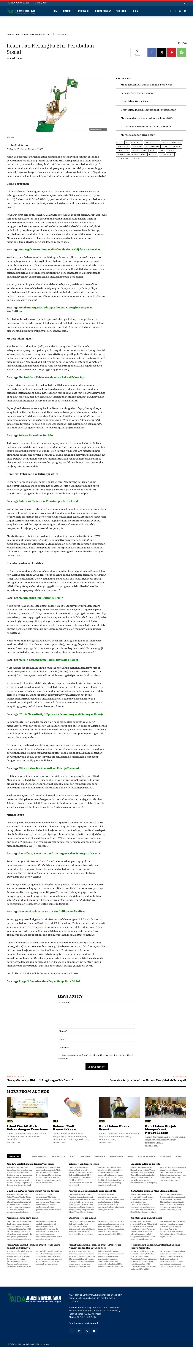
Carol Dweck (171, 146)
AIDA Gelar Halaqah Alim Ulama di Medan (146, 126)
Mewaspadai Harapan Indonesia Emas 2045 (146, 118)
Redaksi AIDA (16, 58)
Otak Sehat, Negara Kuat (82, 1217)
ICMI (153, 150)
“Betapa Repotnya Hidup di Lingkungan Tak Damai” (40, 1080)
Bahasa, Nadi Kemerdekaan (137, 93)
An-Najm (123, 146)
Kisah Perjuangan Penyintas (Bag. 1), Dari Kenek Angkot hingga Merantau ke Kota (95, 1246)
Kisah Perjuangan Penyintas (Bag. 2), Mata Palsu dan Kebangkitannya (33, 1246)
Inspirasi (84, 1156)
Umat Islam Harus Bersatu (136, 101)
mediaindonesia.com (131, 154)
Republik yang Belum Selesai (146, 1217)
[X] (180, 11)
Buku (72, 1156)
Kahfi (171, 150)
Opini (17, 34)
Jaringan (100, 1156)
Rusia (152, 154)
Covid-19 (123, 150)
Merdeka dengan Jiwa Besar (138, 134)
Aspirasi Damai (39, 1156)
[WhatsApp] (181, 52)
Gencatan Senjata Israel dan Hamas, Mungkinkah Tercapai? (148, 1080)
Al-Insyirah (134, 142)
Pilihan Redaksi (147, 1156)
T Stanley (166, 154)
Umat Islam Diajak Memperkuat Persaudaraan (148, 109)
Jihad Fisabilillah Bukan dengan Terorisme (146, 84)
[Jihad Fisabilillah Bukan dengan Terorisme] (27, 1107)
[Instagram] (175, 11)
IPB (161, 150)
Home (10, 34)
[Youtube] (184, 11)
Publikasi (165, 1156)
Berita (10, 1121)
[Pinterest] (171, 52)
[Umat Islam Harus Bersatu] (119, 1107)
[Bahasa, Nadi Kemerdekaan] (73, 1107)
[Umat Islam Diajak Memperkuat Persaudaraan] (166, 1107)
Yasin (136, 158)
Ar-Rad (137, 146)
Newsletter (116, 1156)
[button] (184, 3)
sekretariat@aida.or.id (87, 1323)
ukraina (123, 158)
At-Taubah (152, 146)
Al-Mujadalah (172, 142)
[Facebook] (170, 11)
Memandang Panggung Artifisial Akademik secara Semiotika (155, 1246)
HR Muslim (139, 150)
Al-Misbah (152, 142)
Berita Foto (58, 1156)
